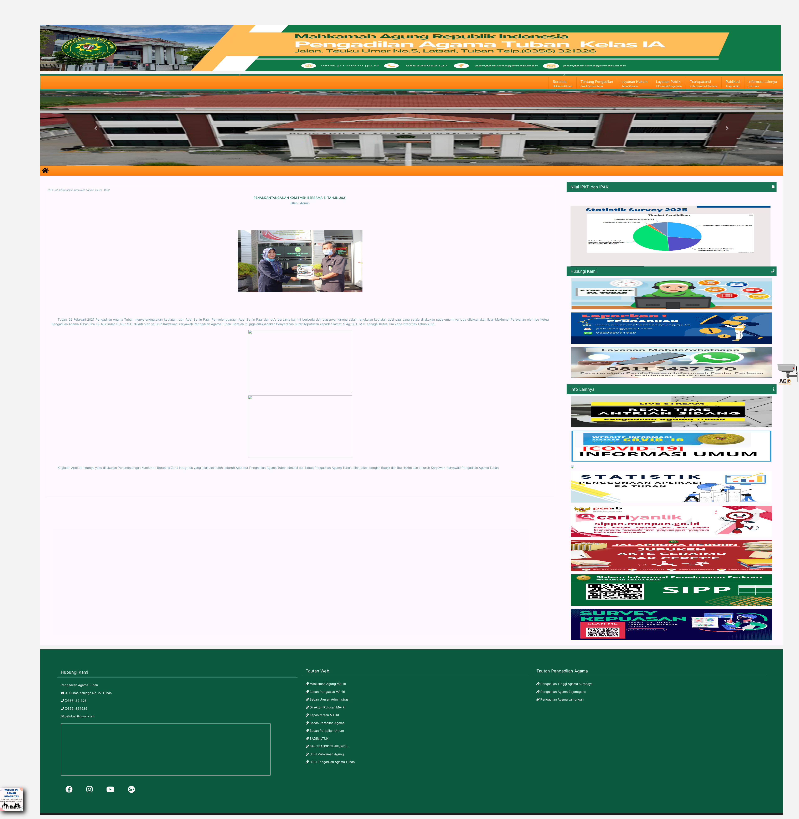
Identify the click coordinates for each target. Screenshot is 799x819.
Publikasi (733, 84)
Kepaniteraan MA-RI (324, 715)
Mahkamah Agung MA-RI (327, 684)
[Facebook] (69, 789)
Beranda (562, 84)
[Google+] (131, 789)
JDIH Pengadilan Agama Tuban (332, 762)
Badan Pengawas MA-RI (327, 692)
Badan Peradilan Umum (326, 731)
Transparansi (703, 84)
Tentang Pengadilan (597, 84)
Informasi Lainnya (762, 84)
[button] (95, 128)
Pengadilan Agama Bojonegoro (563, 692)
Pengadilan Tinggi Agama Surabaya (566, 684)
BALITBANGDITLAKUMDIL (328, 746)
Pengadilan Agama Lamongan (562, 699)
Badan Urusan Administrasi (329, 699)
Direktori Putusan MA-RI (327, 707)
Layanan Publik (669, 84)
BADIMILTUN (319, 739)
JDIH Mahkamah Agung (326, 754)
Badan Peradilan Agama (326, 723)
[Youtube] (110, 789)
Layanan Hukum (635, 84)
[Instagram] (89, 789)
